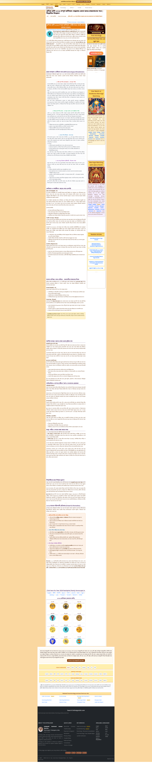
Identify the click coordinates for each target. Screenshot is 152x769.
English (43, 4)
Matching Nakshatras (64, 700)
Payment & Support (69, 731)
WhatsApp (79, 752)
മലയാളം (78, 4)
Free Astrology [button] (63, 7)
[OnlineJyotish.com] (50, 7)
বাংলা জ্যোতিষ (53, 16)
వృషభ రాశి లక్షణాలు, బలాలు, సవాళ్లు (96, 268)
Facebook (68, 752)
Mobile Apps (91, 733)
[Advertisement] (65, 62)
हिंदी (54, 593)
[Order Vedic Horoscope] (96, 28)
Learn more (47, 732)
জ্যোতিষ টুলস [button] (72, 7)
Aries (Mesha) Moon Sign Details (96, 239)
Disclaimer (66, 733)
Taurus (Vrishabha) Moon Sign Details (96, 257)
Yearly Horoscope (62, 16)
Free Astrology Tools (82, 733)
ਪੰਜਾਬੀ (73, 4)
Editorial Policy (67, 740)
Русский (93, 4)
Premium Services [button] (88, 7)
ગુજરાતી (68, 4)
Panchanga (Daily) (83, 700)
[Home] (56, 6)
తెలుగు (52, 4)
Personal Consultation (89, 731)
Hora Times (44, 702)
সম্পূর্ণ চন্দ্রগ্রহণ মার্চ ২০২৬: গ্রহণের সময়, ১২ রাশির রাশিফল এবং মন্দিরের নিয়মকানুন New (96, 251)
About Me (66, 726)
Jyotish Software (81, 736)
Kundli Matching (83, 729)
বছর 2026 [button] (79, 7)
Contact (73, 726)
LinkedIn (84, 752)
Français (87, 4)
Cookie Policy (67, 738)
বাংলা (64, 4)
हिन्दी (47, 4)
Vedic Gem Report (99, 702)
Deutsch (98, 4)
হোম (47, 16)
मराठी (56, 4)
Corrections (67, 743)
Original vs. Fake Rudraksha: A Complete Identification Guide (96, 263)
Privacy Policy (67, 736)
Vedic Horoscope (48, 696)
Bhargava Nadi (98, 700)
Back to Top (110, 759)
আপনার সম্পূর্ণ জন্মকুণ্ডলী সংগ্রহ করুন (76, 660)
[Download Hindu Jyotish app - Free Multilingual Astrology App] (96, 61)
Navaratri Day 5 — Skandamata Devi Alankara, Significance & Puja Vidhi (96, 245)
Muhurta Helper (98, 696)
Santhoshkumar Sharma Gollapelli (57, 29)
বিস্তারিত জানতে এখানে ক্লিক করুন (83, 1)
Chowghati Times (81, 702)
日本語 (103, 4)
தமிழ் (83, 4)
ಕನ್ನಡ (60, 4)
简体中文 (108, 4)
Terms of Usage (68, 745)
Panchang (79, 731)
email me (49, 739)
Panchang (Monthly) (47, 700)
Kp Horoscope (62, 696)
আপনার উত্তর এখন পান (96, 53)
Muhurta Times (62, 702)
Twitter (73, 752)
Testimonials (67, 729)
